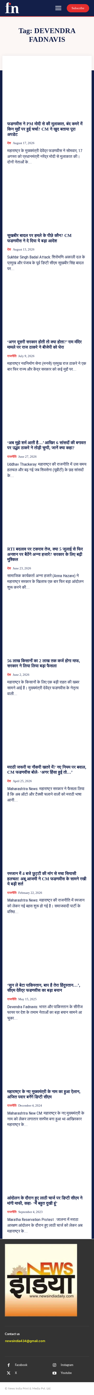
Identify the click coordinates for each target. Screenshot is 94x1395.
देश (9, 143)
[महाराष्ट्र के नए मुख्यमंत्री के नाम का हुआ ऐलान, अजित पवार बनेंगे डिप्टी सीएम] (47, 1056)
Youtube (66, 1373)
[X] (9, 1373)
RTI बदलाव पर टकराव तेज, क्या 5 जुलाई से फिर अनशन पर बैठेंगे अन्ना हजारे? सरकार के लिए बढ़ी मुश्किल (45, 554)
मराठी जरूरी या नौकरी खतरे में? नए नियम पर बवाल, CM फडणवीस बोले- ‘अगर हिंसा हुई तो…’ (46, 770)
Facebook (21, 1365)
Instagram (67, 1365)
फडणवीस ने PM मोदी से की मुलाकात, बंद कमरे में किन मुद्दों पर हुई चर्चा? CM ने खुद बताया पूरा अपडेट (44, 129)
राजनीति (11, 356)
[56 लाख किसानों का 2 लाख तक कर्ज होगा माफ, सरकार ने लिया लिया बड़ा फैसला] (47, 625)
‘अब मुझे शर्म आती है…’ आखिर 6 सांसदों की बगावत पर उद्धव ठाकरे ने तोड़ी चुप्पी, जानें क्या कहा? (46, 445)
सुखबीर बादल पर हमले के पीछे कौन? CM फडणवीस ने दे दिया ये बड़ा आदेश (39, 238)
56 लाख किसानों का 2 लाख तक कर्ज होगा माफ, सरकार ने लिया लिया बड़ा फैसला (43, 663)
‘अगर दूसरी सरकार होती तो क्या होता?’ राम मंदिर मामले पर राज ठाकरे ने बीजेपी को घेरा (44, 344)
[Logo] (12, 7)
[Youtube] (54, 1373)
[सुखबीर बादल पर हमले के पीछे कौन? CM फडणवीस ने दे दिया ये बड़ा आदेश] (47, 200)
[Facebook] (9, 1365)
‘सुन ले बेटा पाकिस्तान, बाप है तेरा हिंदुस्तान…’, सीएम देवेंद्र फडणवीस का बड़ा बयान (43, 988)
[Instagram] (54, 1365)
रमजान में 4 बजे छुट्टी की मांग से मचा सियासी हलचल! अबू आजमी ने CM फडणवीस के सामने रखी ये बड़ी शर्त (46, 878)
